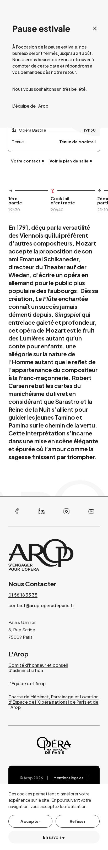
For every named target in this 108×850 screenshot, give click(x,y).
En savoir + (54, 836)
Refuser (77, 821)
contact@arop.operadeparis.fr (41, 605)
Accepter (30, 821)
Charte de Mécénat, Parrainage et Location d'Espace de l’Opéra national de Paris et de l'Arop (53, 702)
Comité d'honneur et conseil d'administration (38, 667)
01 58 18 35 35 (22, 595)
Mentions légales (68, 777)
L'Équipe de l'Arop (27, 683)
